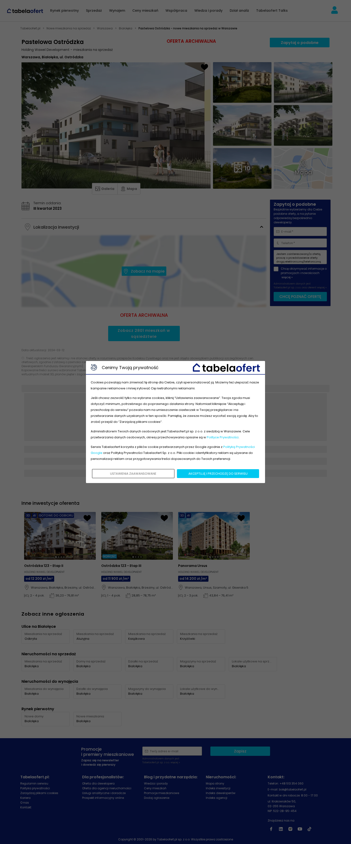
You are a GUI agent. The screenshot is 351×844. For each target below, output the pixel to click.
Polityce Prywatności (223, 437)
